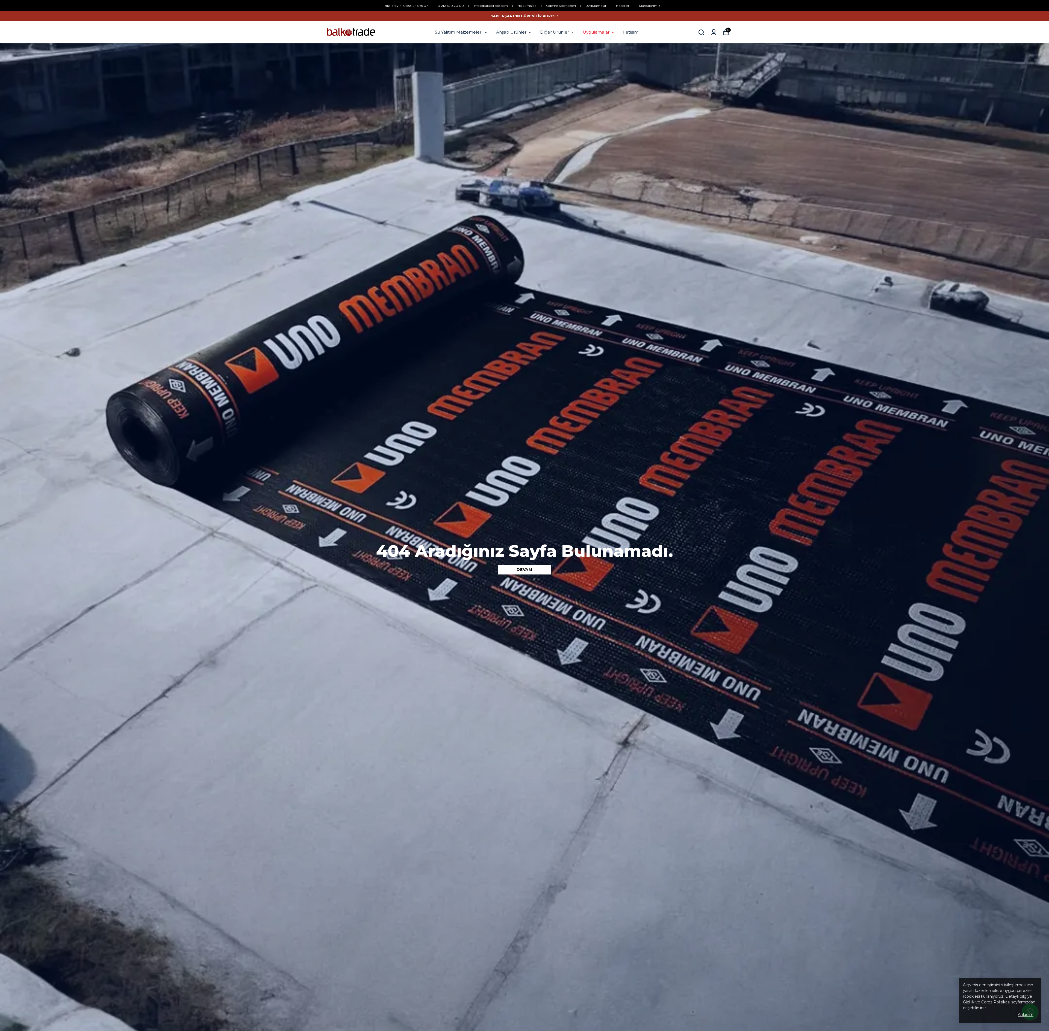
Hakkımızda (527, 6)
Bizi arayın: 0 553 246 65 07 (406, 6)
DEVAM (524, 569)
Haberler (622, 6)
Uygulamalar (595, 6)
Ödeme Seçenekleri (561, 6)
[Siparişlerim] (713, 32)
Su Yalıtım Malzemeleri (458, 32)
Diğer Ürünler (554, 32)
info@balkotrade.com (490, 6)
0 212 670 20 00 (451, 6)
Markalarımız (649, 6)
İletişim (630, 32)
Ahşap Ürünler (511, 32)
